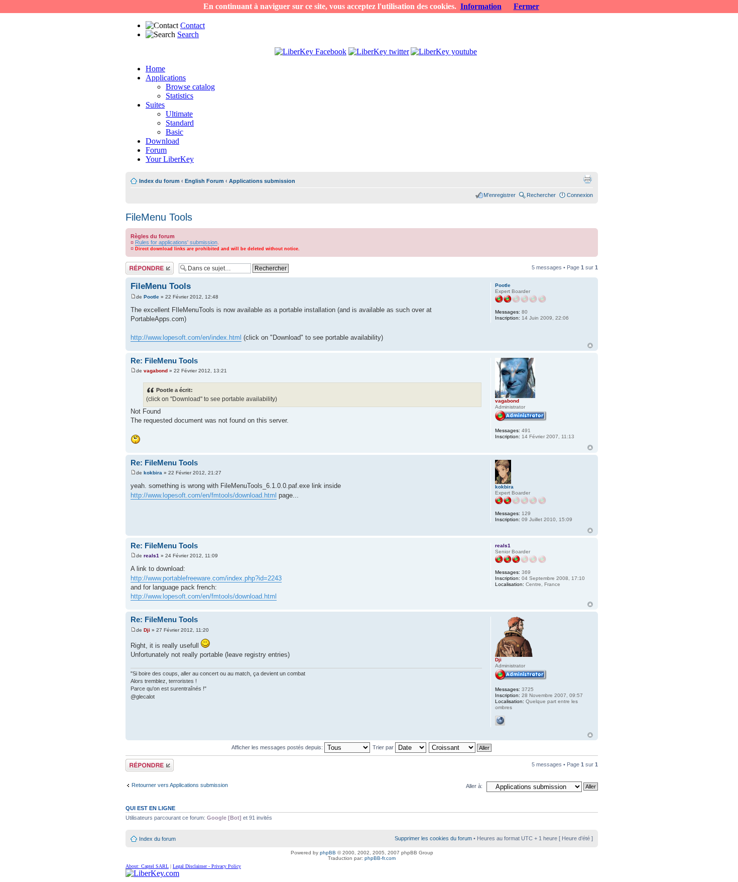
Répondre (138, 265)
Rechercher (541, 195)
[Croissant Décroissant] (461, 747)
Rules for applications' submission (176, 242)
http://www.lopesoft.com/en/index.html (186, 337)
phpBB (328, 852)
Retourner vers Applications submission (180, 785)
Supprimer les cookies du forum (433, 838)
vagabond (156, 370)
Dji (147, 630)
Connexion (580, 195)
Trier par (384, 747)
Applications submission (262, 181)
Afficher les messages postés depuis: (277, 747)
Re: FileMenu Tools (164, 360)
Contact (192, 25)
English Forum (204, 181)
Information (481, 6)
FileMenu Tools (159, 217)
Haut (590, 345)
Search (188, 34)
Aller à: (474, 786)
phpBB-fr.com (380, 858)
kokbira (153, 472)
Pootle (151, 297)
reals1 (151, 555)
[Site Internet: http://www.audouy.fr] (500, 721)
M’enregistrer (499, 195)
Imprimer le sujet (587, 178)
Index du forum (159, 181)
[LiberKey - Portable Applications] (152, 873)
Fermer (526, 6)
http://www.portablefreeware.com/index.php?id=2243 (206, 578)
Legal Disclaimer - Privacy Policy (207, 866)
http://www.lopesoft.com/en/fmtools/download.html (204, 495)
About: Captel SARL (147, 866)
